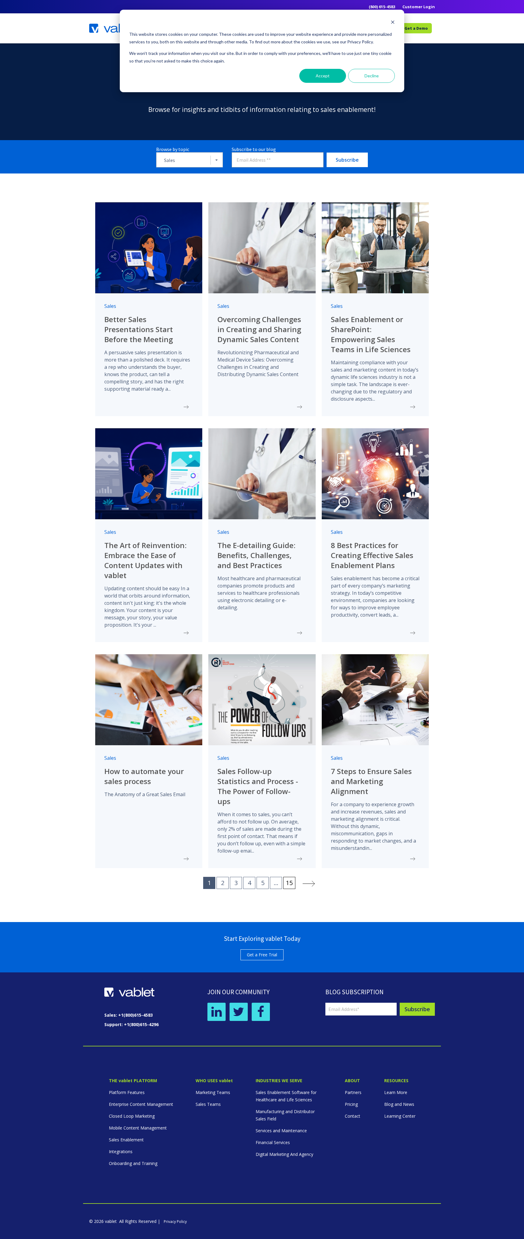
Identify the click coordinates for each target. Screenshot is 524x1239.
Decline (371, 75)
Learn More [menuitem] (395, 1092)
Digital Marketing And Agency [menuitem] (284, 1154)
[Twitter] (239, 1012)
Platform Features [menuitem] (127, 1092)
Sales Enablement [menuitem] (126, 1140)
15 (289, 883)
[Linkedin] (216, 1012)
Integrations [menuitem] (121, 1151)
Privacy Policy (175, 1221)
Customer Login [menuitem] (418, 6)
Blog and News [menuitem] (399, 1104)
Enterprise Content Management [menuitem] (141, 1104)
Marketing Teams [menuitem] (213, 1092)
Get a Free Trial (262, 955)
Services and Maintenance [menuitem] (281, 1130)
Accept (323, 75)
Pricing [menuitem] (351, 1104)
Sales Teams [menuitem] (208, 1104)
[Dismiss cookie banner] (393, 23)
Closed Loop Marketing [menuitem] (132, 1116)
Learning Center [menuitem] (399, 1116)
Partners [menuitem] (353, 1092)
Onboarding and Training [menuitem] (133, 1163)
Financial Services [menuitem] (273, 1142)
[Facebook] (261, 1012)
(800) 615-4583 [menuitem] (382, 6)
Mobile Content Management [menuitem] (138, 1128)
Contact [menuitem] (352, 1116)
